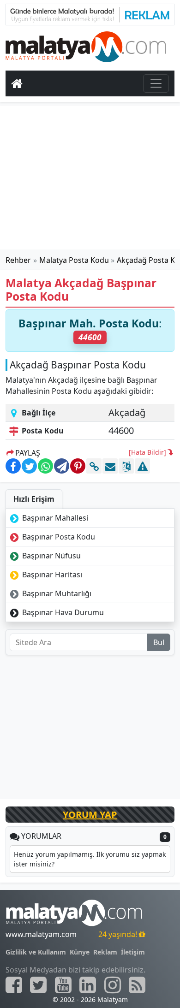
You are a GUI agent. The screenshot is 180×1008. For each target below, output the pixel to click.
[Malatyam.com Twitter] (38, 985)
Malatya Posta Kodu (74, 260)
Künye (80, 952)
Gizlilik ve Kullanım (36, 952)
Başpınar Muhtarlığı (55, 593)
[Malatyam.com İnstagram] (112, 985)
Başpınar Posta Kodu (57, 537)
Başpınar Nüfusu (50, 556)
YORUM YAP (90, 814)
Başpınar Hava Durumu (62, 612)
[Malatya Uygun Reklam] (90, 14)
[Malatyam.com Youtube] (63, 985)
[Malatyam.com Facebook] (14, 985)
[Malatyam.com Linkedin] (87, 985)
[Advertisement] (90, 177)
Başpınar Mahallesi (54, 518)
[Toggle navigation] (156, 83)
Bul (158, 642)
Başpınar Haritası (51, 574)
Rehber (18, 260)
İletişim (133, 952)
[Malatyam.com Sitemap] (137, 985)
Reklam (105, 952)
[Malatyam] (86, 45)
